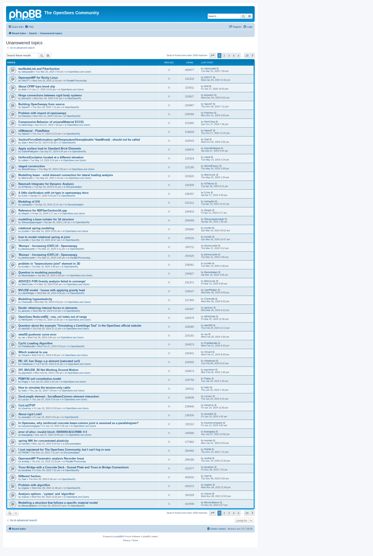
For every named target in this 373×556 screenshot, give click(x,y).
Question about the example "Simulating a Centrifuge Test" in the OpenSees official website (79, 325)
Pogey (25, 381)
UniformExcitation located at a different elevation (51, 157)
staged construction (31, 166)
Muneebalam (28, 275)
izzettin (25, 231)
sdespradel (27, 71)
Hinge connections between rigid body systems (50, 95)
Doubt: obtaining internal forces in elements (47, 308)
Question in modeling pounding (39, 272)
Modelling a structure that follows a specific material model (58, 502)
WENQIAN (27, 319)
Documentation (74, 187)
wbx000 (26, 328)
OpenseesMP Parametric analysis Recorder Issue (51, 458)
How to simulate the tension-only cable (44, 387)
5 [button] (238, 55)
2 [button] (224, 55)
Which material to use (32, 352)
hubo (24, 390)
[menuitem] (29, 26)
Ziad (24, 142)
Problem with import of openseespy (42, 113)
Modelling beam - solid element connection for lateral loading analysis (65, 175)
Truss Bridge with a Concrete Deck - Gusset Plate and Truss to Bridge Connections (73, 467)
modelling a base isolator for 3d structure (46, 219)
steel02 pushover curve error (37, 334)
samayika (27, 204)
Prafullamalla (28, 346)
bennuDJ (26, 98)
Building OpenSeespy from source (41, 104)
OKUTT (26, 80)
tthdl (24, 89)
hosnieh (26, 443)
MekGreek (27, 178)
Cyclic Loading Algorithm (35, 343)
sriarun (25, 497)
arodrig (25, 461)
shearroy (26, 408)
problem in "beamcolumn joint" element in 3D (49, 263)
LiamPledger (28, 293)
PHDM (25, 452)
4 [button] (233, 55)
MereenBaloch (29, 505)
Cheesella (27, 302)
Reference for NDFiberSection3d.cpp (42, 210)
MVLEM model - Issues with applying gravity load (51, 290)
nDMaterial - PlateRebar (34, 130)
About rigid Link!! (30, 414)
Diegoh (25, 213)
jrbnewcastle (28, 249)
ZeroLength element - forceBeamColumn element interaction (58, 396)
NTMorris (27, 187)
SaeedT (26, 107)
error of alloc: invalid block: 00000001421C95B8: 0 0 (52, 432)
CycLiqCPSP (26, 405)
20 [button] (246, 55)
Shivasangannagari (32, 222)
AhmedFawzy (29, 169)
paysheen (27, 373)
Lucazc (25, 399)
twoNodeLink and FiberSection (39, 68)
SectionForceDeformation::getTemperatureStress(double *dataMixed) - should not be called (79, 139)
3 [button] (229, 55)
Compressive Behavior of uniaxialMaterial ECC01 (51, 122)
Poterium (26, 116)
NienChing (27, 125)
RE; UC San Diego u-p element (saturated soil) (49, 361)
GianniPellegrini (30, 151)
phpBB (118, 536)
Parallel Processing (76, 80)
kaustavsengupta (31, 426)
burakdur (26, 470)
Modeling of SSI (29, 201)
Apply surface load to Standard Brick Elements (49, 148)
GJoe (24, 195)
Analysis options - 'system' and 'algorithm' (46, 494)
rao (23, 337)
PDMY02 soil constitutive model (39, 378)
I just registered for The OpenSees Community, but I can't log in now (64, 449)
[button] (212, 55)
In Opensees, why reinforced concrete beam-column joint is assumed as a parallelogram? (78, 423)
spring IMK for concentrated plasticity (43, 440)
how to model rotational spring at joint (44, 237)
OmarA (25, 355)
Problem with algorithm (34, 485)
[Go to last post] (218, 68)
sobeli (25, 160)
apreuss (26, 311)
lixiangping (27, 435)
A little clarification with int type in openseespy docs (53, 192)
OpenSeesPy (74, 98)
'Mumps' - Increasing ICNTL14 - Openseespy (47, 246)
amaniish (26, 417)
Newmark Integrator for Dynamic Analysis (46, 184)
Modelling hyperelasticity (35, 299)
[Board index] (25, 14)
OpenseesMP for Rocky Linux (38, 77)
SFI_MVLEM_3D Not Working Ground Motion (48, 370)
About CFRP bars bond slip (36, 86)
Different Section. (29, 476)
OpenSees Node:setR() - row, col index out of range (52, 316)
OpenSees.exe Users (79, 71)
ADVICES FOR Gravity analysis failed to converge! (51, 281)
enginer (25, 488)
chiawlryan (27, 364)
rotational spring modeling (36, 228)
